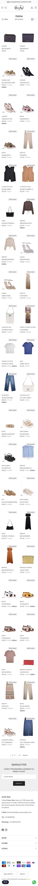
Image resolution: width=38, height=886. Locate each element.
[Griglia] (32, 19)
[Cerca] (6, 7)
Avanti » (25, 755)
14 (19, 755)
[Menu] (2, 7)
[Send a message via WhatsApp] (34, 882)
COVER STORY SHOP (11, 879)
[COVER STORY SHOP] (19, 7)
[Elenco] (35, 19)
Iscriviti (19, 783)
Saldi (8, 2)
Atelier (28, 879)
